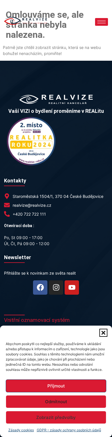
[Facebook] (40, 287)
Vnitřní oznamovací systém (37, 320)
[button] (103, 333)
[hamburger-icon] (101, 22)
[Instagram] (56, 287)
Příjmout (56, 386)
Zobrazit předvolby (56, 417)
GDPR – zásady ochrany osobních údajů (69, 430)
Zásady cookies (21, 430)
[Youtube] (72, 287)
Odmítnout (56, 401)
